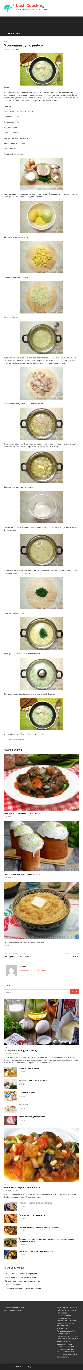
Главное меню (13, 34)
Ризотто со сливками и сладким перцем (36, 1251)
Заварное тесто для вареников (32, 1117)
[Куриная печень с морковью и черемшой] (41, 811)
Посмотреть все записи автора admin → (36, 971)
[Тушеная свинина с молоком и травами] (10, 1210)
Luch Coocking (30, 5)
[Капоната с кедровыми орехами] (41, 1183)
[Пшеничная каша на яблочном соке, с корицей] (41, 939)
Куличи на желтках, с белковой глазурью (22, 874)
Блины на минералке (13, 1285)
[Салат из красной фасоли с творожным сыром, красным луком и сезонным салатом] (10, 1247)
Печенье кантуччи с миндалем (32, 1215)
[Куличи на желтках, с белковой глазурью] (41, 872)
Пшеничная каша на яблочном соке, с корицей (24, 942)
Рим (5, 1184)
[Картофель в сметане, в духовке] (10, 1088)
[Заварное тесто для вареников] (10, 1124)
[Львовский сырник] (10, 1100)
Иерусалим (8, 41)
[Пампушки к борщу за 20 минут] (41, 1046)
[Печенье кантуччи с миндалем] (10, 1222)
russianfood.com (18, 739)
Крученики (23, 1105)
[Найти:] (41, 991)
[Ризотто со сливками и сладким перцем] (10, 1259)
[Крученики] (10, 1112)
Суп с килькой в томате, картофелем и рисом (22, 1281)
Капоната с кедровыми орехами (22, 1187)
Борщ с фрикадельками (29, 1068)
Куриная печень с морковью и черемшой (22, 813)
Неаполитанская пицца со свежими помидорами (40, 1227)
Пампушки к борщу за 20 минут (21, 1050)
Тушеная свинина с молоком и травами (35, 1203)
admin (17, 49)
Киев (5, 1047)
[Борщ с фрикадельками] (10, 1076)
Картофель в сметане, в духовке (33, 1080)
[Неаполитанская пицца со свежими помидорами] (10, 1234)
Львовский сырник (27, 1092)
